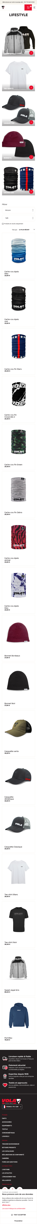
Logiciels (5, 1136)
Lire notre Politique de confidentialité (13, 1208)
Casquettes (9, 123)
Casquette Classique (13, 847)
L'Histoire (6, 1169)
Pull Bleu (8, 1038)
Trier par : (15, 230)
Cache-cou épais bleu (12, 273)
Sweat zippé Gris (12, 990)
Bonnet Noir (10, 703)
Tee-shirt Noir (11, 942)
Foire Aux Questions (9, 1162)
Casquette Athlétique (9, 798)
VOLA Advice (6, 1180)
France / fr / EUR (12, 1106)
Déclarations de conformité (13, 1154)
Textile (5, 1129)
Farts (4, 1118)
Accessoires (7, 1122)
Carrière (5, 1158)
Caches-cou (9, 192)
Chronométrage (8, 1133)
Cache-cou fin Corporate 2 (11, 416)
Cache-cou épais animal (12, 559)
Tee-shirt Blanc (11, 895)
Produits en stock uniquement (13, 223)
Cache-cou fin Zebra (13, 512)
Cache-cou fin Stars (13, 369)
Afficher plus (6, 1205)
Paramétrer (18, 1221)
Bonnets (8, 158)
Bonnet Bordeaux (12, 656)
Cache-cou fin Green (13, 465)
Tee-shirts (8, 88)
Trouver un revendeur (10, 1144)
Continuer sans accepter (10, 1192)
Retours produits (9, 1147)
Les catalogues (8, 1151)
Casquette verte (12, 751)
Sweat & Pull (10, 54)
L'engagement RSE (9, 1176)
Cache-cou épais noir (12, 320)
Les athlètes (7, 1173)
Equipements (7, 1125)
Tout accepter (20, 1215)
